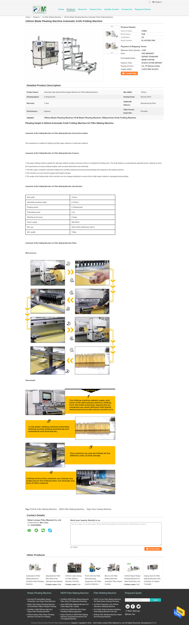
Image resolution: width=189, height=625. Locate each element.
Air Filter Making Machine (51, 17)
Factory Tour (96, 9)
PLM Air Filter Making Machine (43, 509)
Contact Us (127, 9)
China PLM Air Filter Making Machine (57, 623)
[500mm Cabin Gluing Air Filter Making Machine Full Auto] (74, 568)
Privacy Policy (36, 623)
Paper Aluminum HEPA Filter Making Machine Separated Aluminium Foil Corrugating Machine (74, 617)
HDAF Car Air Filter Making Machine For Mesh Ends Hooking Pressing (107, 600)
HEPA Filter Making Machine (74, 593)
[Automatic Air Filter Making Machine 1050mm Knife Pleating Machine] (35, 568)
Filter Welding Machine (105, 593)
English (158, 2)
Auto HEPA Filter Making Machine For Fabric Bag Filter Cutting (75, 605)
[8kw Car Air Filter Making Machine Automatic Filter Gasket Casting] (113, 568)
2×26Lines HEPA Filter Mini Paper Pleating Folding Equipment (73, 611)
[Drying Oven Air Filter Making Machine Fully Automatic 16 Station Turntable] (153, 568)
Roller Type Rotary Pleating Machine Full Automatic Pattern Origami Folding (41, 605)
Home (61, 9)
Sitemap (136, 611)
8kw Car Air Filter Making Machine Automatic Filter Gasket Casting (113, 580)
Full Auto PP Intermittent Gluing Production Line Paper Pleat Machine (41, 600)
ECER (154, 623)
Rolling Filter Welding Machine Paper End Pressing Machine (108, 616)
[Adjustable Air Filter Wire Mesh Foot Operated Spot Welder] (54, 568)
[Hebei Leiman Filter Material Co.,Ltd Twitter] (139, 607)
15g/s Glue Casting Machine (98, 509)
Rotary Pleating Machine (39, 593)
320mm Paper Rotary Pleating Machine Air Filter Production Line (132, 578)
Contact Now (125, 73)
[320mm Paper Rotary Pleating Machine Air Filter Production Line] (133, 568)
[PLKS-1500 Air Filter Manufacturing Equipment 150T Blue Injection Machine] (94, 568)
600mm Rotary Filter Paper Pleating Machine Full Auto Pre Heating (40, 616)
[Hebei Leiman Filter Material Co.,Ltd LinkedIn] (127, 607)
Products (71, 9)
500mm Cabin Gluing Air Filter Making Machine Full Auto (73, 578)
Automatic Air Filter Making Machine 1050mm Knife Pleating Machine (35, 580)
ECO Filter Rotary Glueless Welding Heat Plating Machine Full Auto (107, 611)
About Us (82, 9)
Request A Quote (143, 9)
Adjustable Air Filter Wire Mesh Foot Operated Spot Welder (54, 578)
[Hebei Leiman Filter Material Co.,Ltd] (40, 10)
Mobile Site (131, 614)
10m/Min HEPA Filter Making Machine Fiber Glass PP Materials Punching (75, 600)
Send (155, 600)
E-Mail (128, 611)
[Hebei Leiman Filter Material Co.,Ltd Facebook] (133, 607)
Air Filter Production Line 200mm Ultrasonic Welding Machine (106, 605)
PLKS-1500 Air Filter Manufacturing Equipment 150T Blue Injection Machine (93, 580)
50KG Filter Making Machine (71, 509)
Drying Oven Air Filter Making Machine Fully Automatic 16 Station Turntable (152, 580)
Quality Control (111, 9)
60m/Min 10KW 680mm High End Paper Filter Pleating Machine (39, 611)
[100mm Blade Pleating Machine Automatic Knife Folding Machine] (64, 53)
